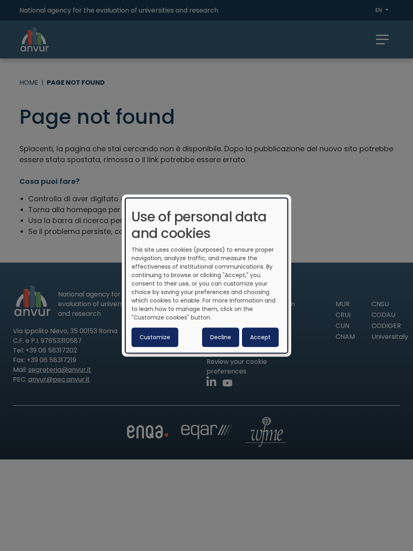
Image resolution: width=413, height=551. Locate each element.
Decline (220, 337)
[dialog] (206, 275)
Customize (155, 337)
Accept (260, 337)
